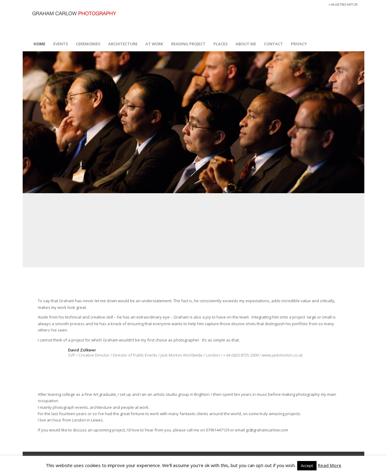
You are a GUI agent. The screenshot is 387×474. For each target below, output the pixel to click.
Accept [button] (307, 465)
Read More (329, 465)
